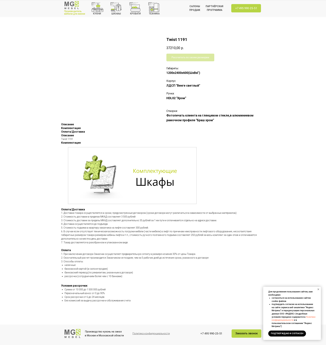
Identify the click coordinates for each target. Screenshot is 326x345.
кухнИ (97, 13)
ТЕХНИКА (154, 13)
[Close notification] (318, 289)
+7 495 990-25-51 (246, 8)
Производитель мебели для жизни (74, 12)
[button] (246, 333)
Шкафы (116, 13)
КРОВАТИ (135, 13)
